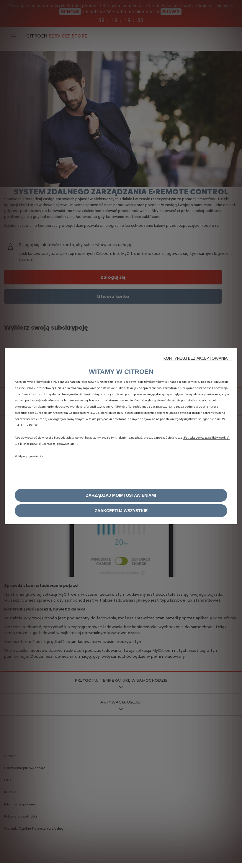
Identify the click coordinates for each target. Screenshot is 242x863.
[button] (198, 358)
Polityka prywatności (29, 456)
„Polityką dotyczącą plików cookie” (206, 437)
